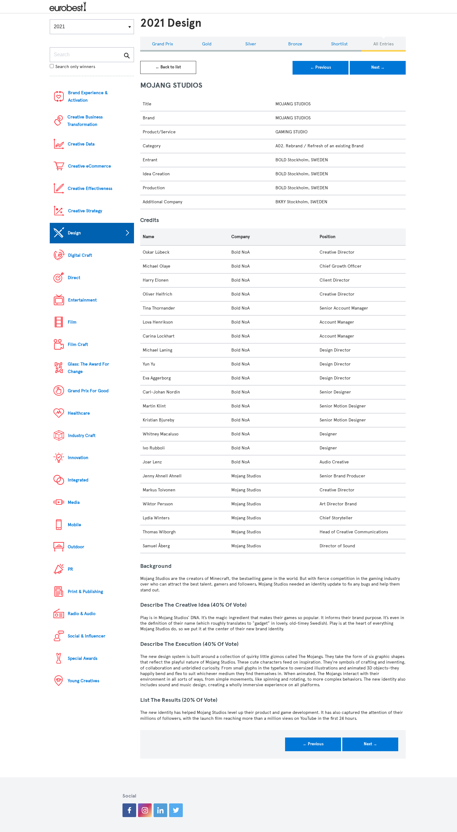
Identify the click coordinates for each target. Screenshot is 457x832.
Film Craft (78, 344)
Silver (250, 44)
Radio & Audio (81, 613)
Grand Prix (162, 44)
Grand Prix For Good (88, 390)
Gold (206, 44)
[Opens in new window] (129, 810)
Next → (378, 67)
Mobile (74, 524)
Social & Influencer (86, 636)
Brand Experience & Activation (88, 96)
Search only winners (75, 66)
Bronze (295, 44)
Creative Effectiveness (90, 188)
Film (72, 322)
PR (70, 569)
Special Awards (82, 658)
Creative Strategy (85, 211)
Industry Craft (81, 435)
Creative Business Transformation (85, 120)
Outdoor (76, 546)
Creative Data (81, 144)
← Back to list (168, 67)
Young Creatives (83, 680)
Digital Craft (80, 255)
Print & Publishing (85, 591)
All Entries (383, 44)
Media (74, 502)
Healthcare (79, 413)
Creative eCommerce (89, 166)
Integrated (78, 480)
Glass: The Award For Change (88, 367)
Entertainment (82, 300)
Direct (74, 277)
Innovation (78, 457)
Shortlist (339, 44)
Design (74, 233)
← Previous (320, 67)
